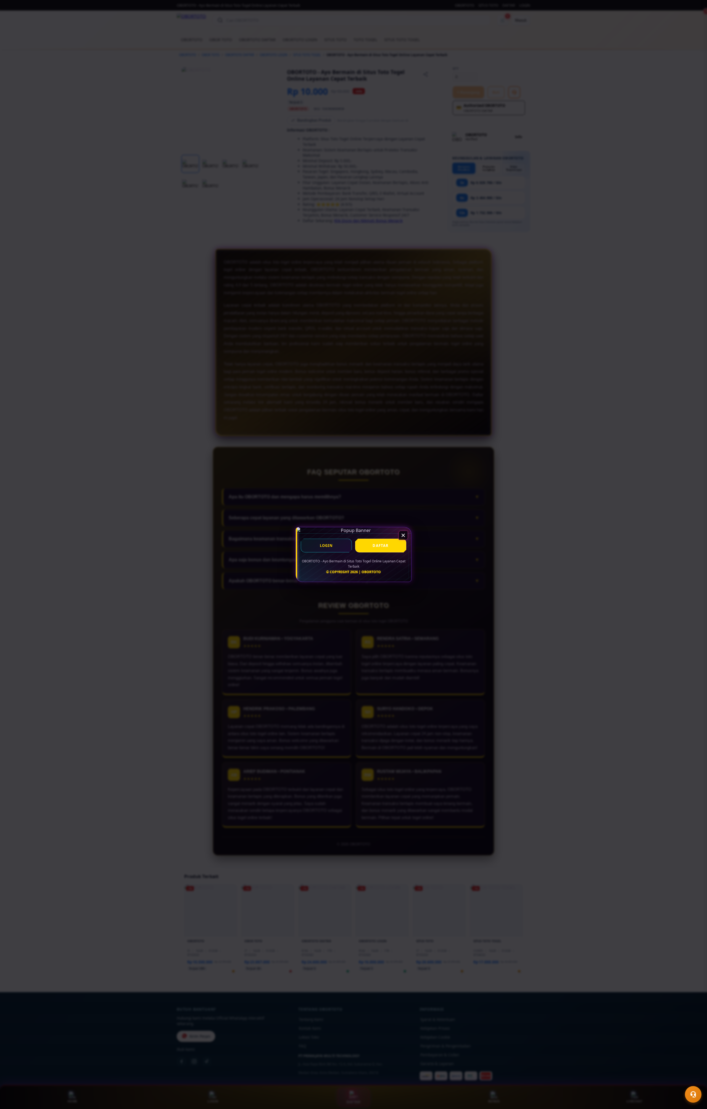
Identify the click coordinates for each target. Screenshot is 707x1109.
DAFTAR (381, 545)
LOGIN (326, 545)
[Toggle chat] (693, 1094)
